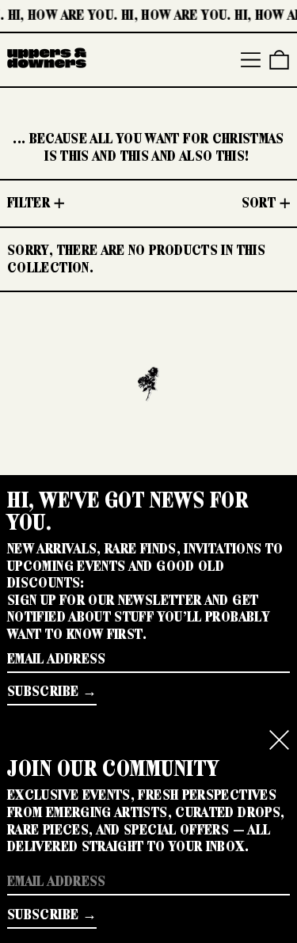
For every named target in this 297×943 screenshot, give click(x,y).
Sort (259, 202)
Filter (28, 202)
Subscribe (42, 691)
